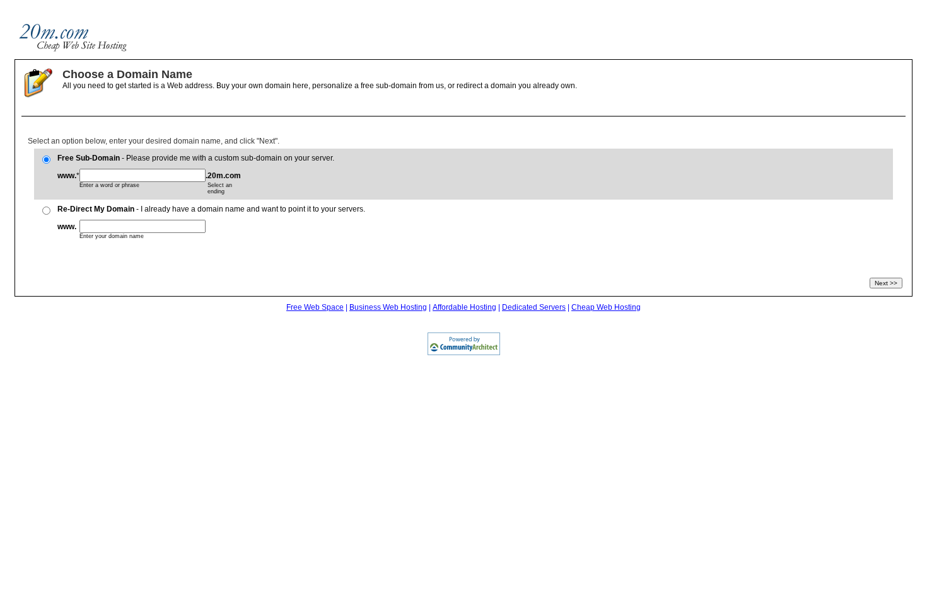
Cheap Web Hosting (606, 307)
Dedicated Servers (534, 307)
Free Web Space (315, 307)
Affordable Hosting (464, 307)
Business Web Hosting (388, 307)
